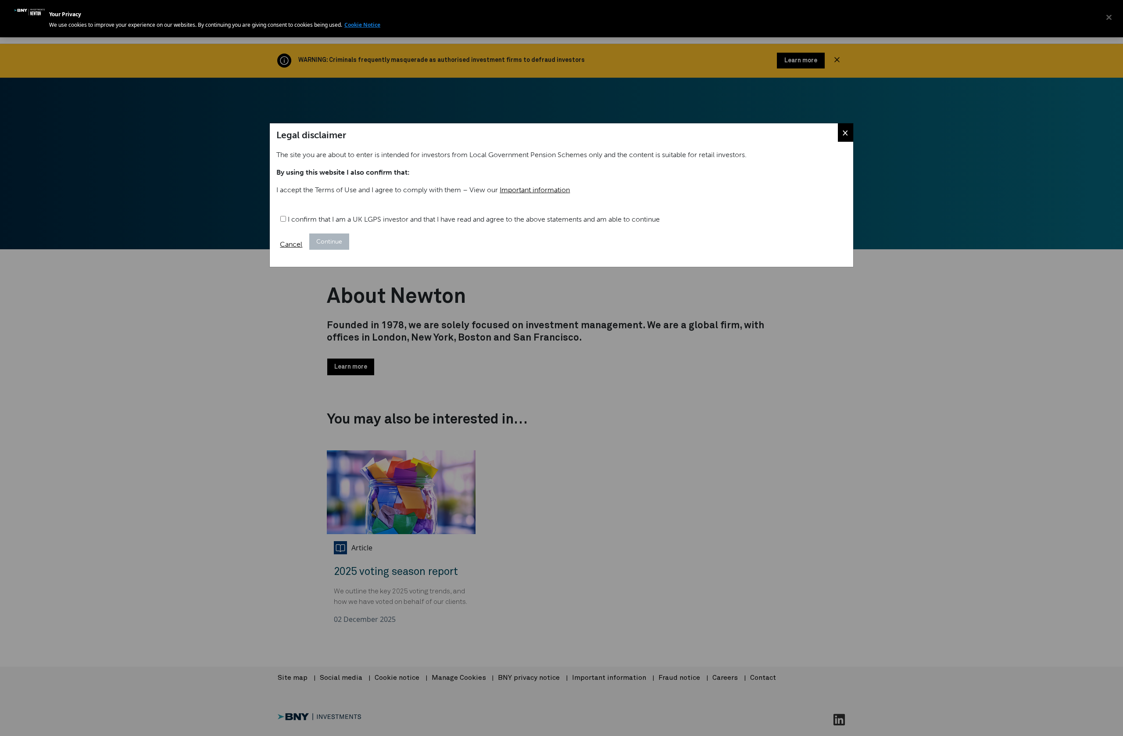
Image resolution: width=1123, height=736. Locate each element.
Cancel (291, 244)
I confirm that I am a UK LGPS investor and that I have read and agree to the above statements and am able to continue (473, 219)
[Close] (1109, 17)
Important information (535, 190)
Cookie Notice (362, 25)
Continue (329, 241)
